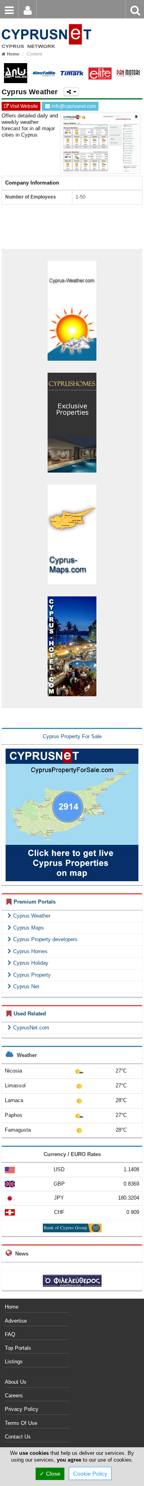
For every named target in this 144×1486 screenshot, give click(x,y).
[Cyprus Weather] (72, 310)
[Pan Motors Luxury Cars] (128, 73)
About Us (15, 1382)
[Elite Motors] (100, 73)
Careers (14, 1396)
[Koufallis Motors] (44, 73)
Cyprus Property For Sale (72, 736)
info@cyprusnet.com (73, 106)
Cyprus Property (32, 975)
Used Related (30, 1014)
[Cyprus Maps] (72, 534)
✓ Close (50, 1473)
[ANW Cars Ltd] (15, 73)
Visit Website (23, 106)
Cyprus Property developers (45, 939)
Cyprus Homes (30, 951)
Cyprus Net (26, 986)
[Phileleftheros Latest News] (72, 1280)
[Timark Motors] (72, 73)
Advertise (16, 1321)
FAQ (10, 1334)
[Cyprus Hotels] (72, 646)
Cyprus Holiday (30, 963)
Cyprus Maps (28, 928)
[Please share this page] (71, 91)
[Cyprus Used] (46, 24)
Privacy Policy (21, 1409)
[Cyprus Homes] (72, 422)
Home (11, 1307)
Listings (14, 1362)
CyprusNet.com (31, 1028)
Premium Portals (35, 902)
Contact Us (18, 1437)
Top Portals (18, 1348)
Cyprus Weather (31, 916)
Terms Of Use (21, 1423)
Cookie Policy (90, 1473)
